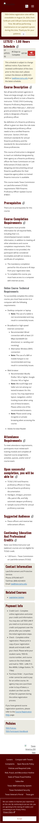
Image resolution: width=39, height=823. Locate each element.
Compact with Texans (24, 759)
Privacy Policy (9, 812)
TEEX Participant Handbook (17, 731)
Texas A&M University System (19, 786)
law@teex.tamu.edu (20, 78)
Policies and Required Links (19, 768)
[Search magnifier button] (26, 6)
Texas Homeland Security (19, 790)
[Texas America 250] (30, 749)
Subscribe (19, 781)
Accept (19, 819)
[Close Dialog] (23, 34)
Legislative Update (16, 597)
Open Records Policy (25, 764)
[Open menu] (32, 6)
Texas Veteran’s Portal (14, 794)
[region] (19, 810)
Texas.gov (30, 794)
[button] (17, 46)
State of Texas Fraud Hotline (19, 777)
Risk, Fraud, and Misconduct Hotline (19, 772)
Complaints (10, 764)
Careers (9, 759)
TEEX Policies (11, 728)
